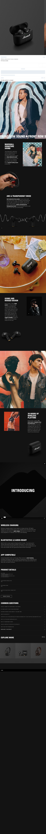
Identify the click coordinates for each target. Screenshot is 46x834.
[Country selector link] (43, 2)
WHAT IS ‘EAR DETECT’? (5, 614)
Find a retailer (35, 2)
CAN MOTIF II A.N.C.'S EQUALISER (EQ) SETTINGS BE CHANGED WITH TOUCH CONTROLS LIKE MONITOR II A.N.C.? (21, 616)
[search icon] (38, 5)
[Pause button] (2, 189)
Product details (5, 60)
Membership (30, 2)
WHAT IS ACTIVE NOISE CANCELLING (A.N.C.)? (9, 619)
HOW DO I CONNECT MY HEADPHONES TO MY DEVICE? (11, 606)
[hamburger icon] (43, 5)
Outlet (40, 2)
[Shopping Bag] (41, 5)
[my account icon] (39, 5)
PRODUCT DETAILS (6, 596)
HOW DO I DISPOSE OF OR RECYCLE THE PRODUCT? (10, 624)
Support (34, 5)
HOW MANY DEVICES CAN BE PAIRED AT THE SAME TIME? (11, 611)
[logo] (4, 4)
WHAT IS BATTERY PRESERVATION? (7, 626)
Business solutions (24, 2)
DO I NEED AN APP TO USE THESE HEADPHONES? (10, 609)
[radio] (40, 65)
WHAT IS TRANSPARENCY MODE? (7, 621)
